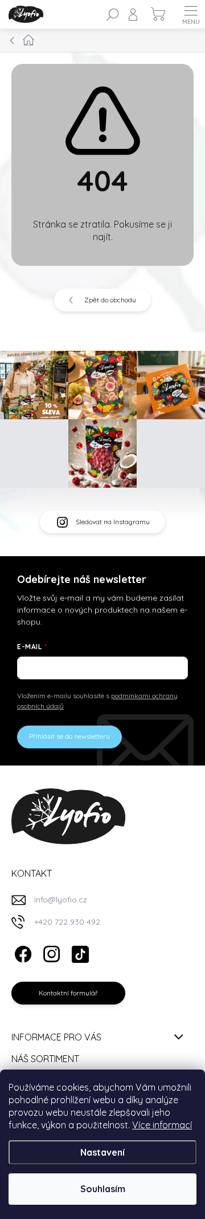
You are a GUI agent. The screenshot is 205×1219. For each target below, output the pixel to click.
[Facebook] (21, 952)
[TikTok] (78, 952)
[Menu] (191, 14)
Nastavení (102, 1152)
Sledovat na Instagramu (113, 521)
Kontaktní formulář (68, 993)
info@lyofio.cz (60, 899)
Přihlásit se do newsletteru (69, 736)
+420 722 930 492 (67, 922)
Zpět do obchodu (110, 299)
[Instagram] (50, 952)
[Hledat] (112, 14)
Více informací (162, 1125)
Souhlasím (102, 1188)
